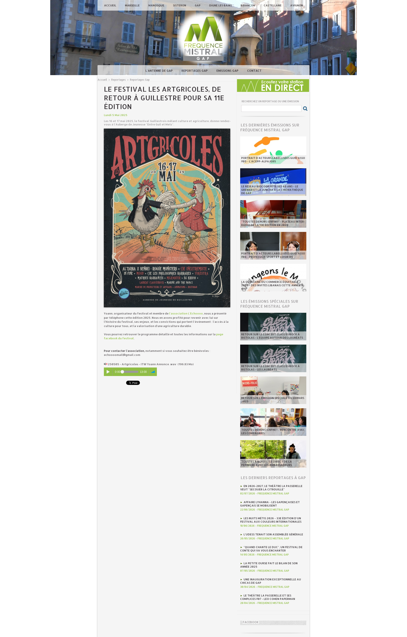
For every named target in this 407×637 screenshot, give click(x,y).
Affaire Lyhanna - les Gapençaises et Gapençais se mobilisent (270, 503)
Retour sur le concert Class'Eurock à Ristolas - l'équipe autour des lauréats (272, 336)
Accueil (110, 5)
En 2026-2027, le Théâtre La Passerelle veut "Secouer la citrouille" (271, 487)
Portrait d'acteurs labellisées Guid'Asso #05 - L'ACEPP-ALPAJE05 (273, 159)
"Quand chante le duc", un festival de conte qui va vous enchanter (271, 548)
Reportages (118, 79)
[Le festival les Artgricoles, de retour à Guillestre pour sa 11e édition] (167, 130)
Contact (254, 70)
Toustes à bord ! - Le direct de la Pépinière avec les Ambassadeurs (266, 463)
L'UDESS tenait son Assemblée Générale (273, 534)
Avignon (296, 5)
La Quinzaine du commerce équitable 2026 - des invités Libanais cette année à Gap (272, 285)
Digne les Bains (221, 5)
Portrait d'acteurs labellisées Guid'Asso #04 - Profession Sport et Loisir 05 (273, 255)
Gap (198, 5)
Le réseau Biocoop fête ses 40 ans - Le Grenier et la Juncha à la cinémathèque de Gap (272, 190)
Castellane (273, 5)
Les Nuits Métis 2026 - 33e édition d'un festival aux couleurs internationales (270, 519)
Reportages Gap (194, 70)
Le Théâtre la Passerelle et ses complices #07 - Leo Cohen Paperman (267, 597)
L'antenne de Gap (159, 70)
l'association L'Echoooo (186, 313)
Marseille (132, 5)
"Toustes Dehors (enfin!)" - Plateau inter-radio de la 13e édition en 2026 (273, 223)
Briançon (248, 5)
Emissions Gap (227, 70)
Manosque (156, 5)
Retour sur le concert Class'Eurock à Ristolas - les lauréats (270, 367)
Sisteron (180, 5)
